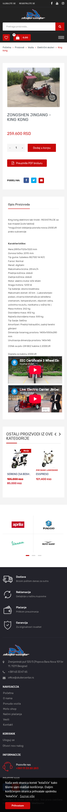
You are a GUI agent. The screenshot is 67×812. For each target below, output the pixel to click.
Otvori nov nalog (13, 745)
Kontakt (8, 724)
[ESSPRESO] (48, 458)
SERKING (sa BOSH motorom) (25, 474)
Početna (7, 47)
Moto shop (9, 709)
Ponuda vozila (12, 703)
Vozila (31, 47)
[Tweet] (35, 180)
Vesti (6, 719)
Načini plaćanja (12, 714)
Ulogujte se (9, 3)
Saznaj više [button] (27, 796)
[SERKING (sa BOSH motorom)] (19, 458)
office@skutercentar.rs (21, 677)
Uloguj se (8, 740)
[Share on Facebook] (27, 180)
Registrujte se (27, 3)
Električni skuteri (45, 47)
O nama (7, 698)
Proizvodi (20, 47)
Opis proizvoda (19, 204)
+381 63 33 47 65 (17, 671)
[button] (56, 71)
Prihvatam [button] (18, 805)
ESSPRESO (42, 474)
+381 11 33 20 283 (27, 768)
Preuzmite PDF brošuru (29, 163)
